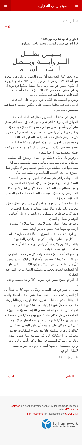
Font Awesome (35, 413)
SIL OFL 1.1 (71, 413)
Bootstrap (15, 405)
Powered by (60, 424)
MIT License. (67, 409)
